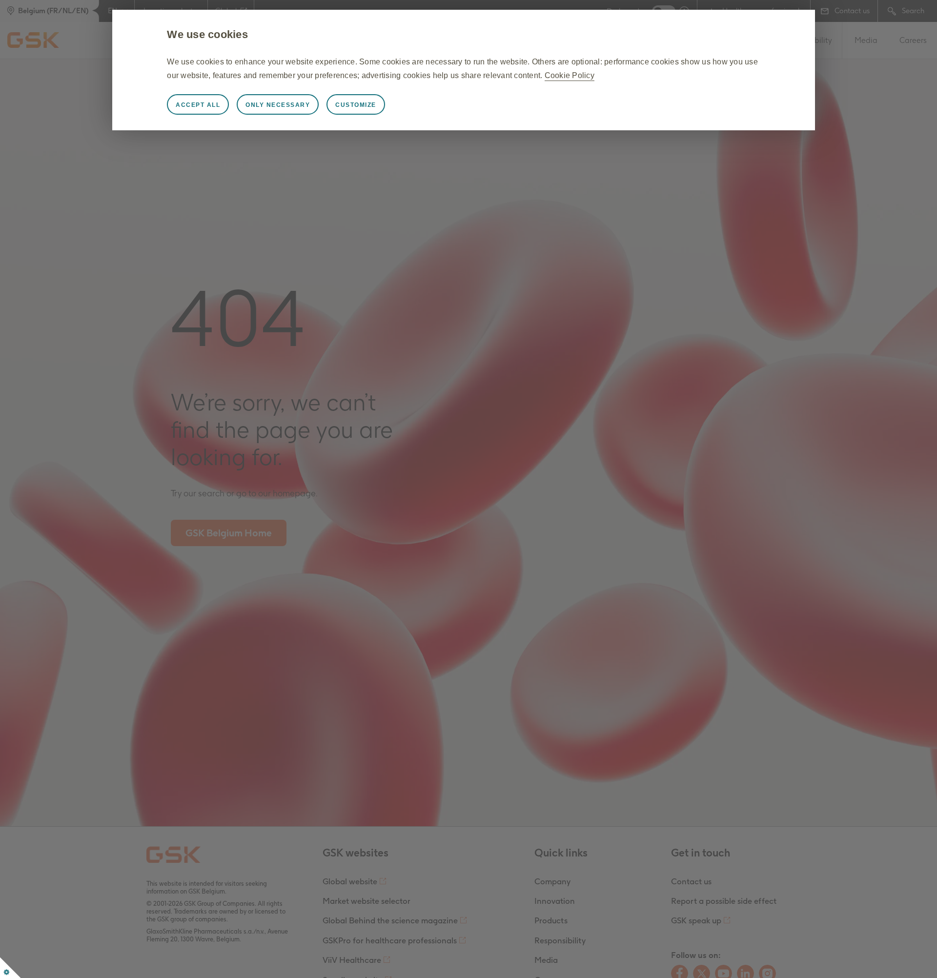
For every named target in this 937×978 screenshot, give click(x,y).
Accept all (198, 105)
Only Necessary (277, 105)
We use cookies (207, 34)
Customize (355, 105)
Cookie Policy (569, 75)
